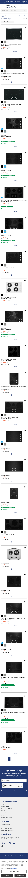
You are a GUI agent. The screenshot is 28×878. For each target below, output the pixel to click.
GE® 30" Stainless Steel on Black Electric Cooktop (11, 44)
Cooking (14, 15)
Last (18, 759)
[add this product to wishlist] (25, 27)
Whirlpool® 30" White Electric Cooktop (8, 297)
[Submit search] (24, 10)
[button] (2, 6)
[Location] (21, 6)
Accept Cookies (20, 875)
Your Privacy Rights (13, 871)
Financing (3, 812)
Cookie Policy (14, 868)
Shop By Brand (5, 806)
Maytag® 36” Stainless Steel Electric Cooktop (10, 473)
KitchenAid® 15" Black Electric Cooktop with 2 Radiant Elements (13, 501)
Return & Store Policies (6, 817)
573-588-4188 (8, 828)
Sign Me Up (14, 790)
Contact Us (4, 815)
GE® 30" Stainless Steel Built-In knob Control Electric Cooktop (13, 618)
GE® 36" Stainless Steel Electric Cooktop (9, 647)
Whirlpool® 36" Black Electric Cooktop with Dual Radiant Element (14, 200)
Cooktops (3, 16)
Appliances (9, 15)
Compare (15, 51)
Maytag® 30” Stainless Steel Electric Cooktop (10, 446)
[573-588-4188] (25, 6)
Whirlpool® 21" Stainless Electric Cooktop (9, 561)
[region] (14, 868)
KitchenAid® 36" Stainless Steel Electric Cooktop (10, 234)
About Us (3, 814)
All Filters (8, 21)
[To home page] (11, 6)
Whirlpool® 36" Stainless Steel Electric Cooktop (10, 417)
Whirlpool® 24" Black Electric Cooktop (8, 359)
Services (3, 810)
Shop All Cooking (21, 15)
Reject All (7, 875)
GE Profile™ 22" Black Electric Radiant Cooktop (10, 588)
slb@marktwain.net (9, 830)
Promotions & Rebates (6, 808)
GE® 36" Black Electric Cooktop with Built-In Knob (11, 104)
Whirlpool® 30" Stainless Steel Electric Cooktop (10, 267)
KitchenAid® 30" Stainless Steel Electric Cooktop (10, 169)
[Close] (26, 861)
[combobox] (20, 22)
